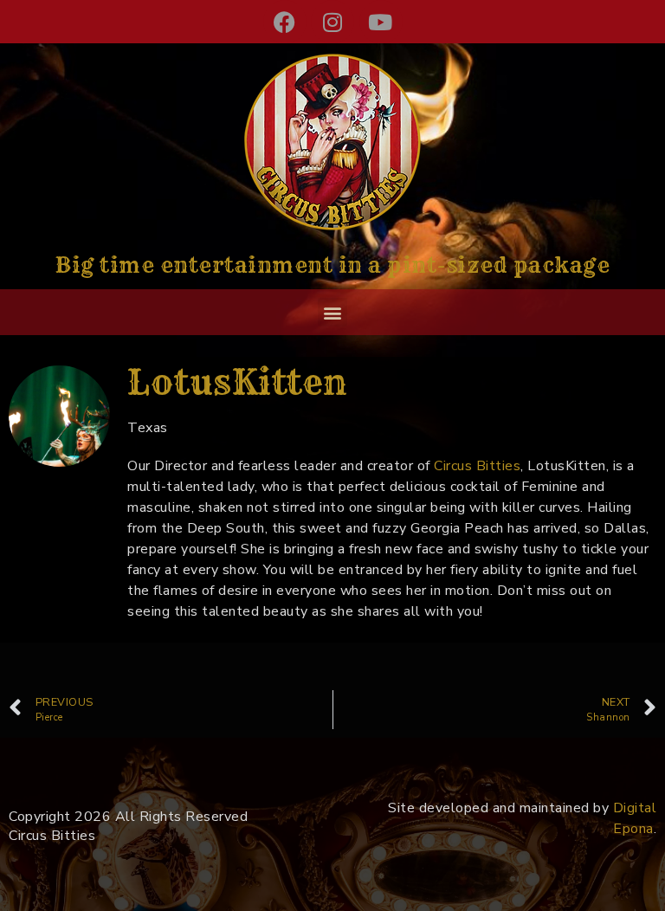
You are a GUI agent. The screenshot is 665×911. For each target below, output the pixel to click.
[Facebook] (285, 21)
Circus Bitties (475, 465)
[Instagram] (332, 21)
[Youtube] (381, 21)
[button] (332, 312)
